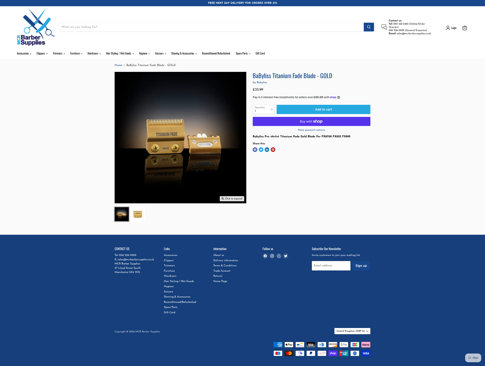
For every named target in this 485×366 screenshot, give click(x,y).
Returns (217, 276)
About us (218, 255)
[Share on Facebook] (255, 149)
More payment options (311, 130)
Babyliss (262, 82)
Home (118, 65)
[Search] (369, 27)
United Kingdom (350, 331)
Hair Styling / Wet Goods (119, 53)
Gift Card (260, 53)
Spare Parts (242, 53)
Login (453, 28)
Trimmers (58, 53)
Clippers (41, 53)
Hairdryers (93, 53)
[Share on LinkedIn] (267, 149)
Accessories (23, 53)
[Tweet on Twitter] (261, 149)
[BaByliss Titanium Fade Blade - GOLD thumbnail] (121, 214)
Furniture (75, 53)
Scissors (159, 53)
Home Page (220, 281)
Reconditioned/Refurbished (216, 53)
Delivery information (225, 260)
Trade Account (221, 271)
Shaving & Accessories (183, 53)
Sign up (361, 265)
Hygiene (143, 53)
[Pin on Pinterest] (273, 149)
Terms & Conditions (225, 265)
